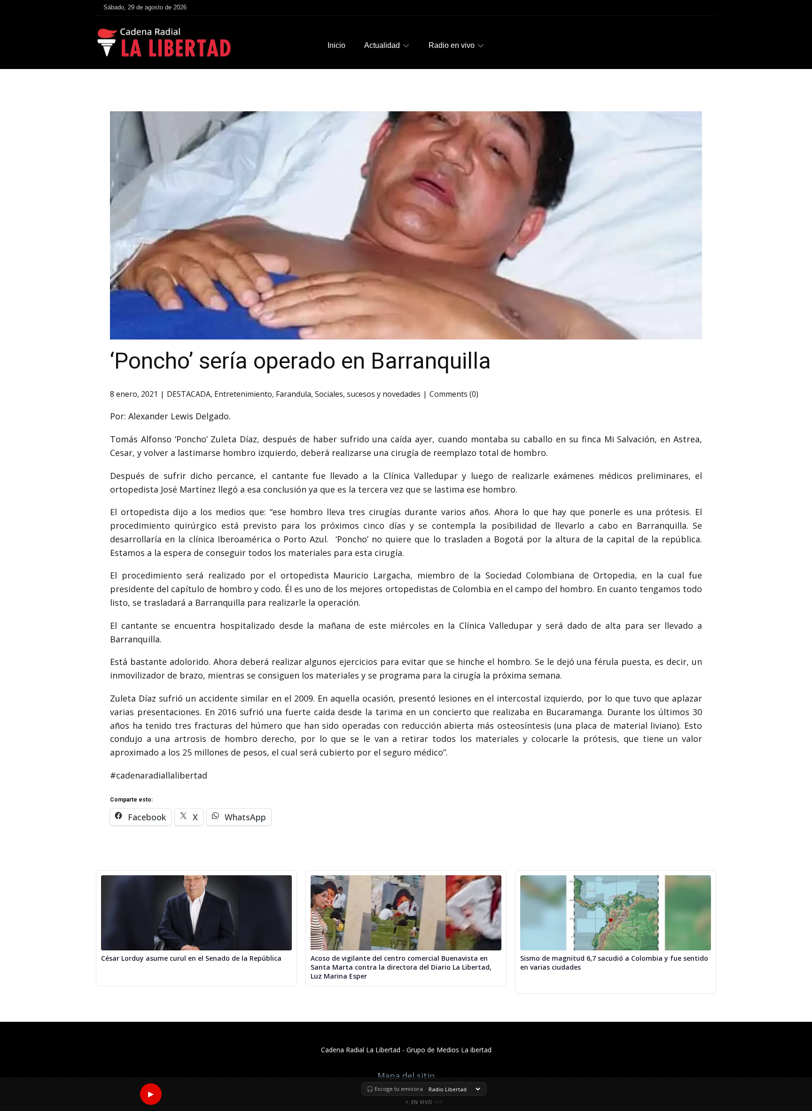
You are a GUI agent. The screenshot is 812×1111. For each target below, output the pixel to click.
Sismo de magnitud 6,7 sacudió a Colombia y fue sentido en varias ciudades (614, 963)
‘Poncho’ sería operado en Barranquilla (300, 360)
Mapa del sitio (406, 1075)
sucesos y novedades (384, 394)
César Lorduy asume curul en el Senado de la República (191, 958)
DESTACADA (189, 394)
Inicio (336, 45)
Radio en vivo (452, 45)
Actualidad (382, 45)
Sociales (329, 394)
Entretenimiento (243, 394)
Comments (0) (453, 394)
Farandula (293, 394)
